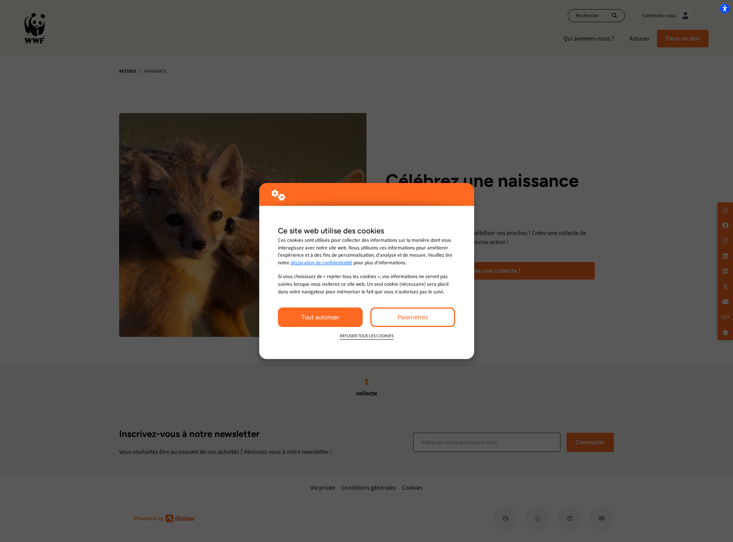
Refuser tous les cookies (367, 336)
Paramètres (412, 317)
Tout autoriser (320, 317)
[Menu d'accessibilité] (724, 8)
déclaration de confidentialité (321, 262)
